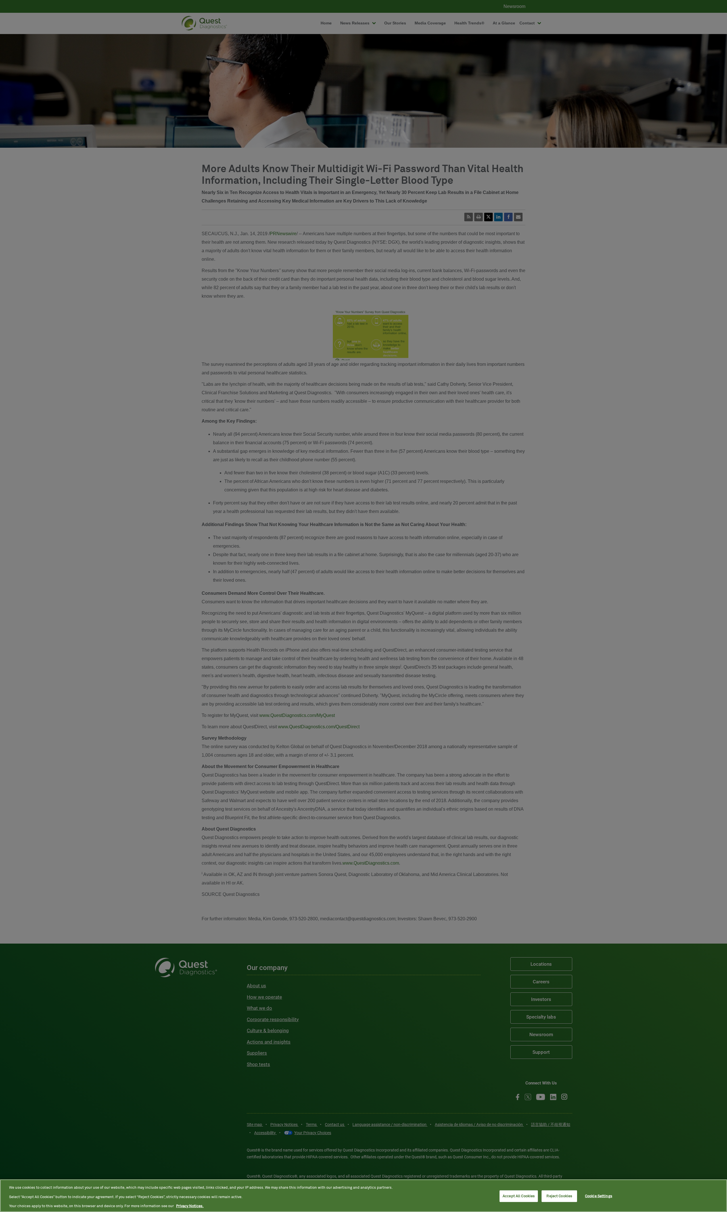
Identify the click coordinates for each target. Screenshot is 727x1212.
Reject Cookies (559, 1196)
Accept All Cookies (519, 1196)
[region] (363, 1195)
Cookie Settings (598, 1196)
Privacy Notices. (190, 1206)
